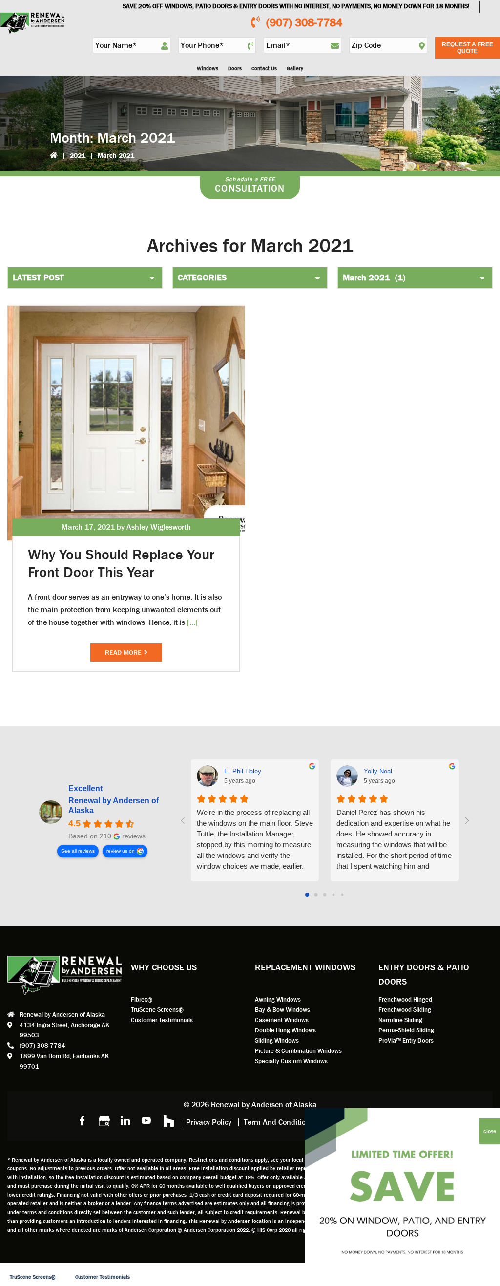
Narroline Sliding (400, 1020)
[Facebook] (82, 1120)
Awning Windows (278, 999)
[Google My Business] (103, 1120)
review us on (120, 851)
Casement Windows (282, 1020)
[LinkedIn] (125, 1120)
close (489, 1131)
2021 (77, 155)
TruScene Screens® (157, 1010)
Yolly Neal (378, 771)
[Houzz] (168, 1120)
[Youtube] (146, 1120)
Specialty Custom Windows (291, 1061)
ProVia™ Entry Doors (406, 1040)
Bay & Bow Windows (282, 1010)
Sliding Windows (277, 1040)
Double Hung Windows (285, 1030)
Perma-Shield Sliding (406, 1030)
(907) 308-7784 (304, 23)
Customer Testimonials (162, 1020)
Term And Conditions (278, 1122)
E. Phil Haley (242, 771)
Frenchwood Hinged (405, 999)
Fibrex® (141, 999)
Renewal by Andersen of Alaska (113, 805)
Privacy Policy (208, 1122)
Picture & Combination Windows (298, 1051)
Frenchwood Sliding (404, 1010)
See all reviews (78, 851)
